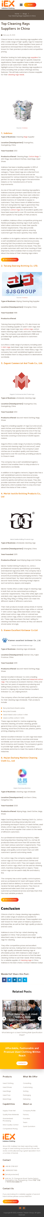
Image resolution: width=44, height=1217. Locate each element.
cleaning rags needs (16, 74)
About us (27, 1103)
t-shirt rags (5, 347)
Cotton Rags (34, 156)
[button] (4, 980)
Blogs (25, 14)
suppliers (34, 57)
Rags (26, 137)
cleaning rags (26, 960)
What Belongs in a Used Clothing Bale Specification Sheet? (22, 1033)
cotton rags (15, 210)
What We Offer (30, 1076)
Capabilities (9, 1103)
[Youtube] (20, 1208)
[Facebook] (24, 1208)
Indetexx (25, 128)
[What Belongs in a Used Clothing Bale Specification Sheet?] (22, 1014)
